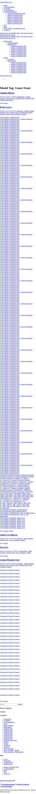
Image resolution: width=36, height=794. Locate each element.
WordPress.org (8, 764)
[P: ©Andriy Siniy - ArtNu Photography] (12, 518)
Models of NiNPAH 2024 (15, 15)
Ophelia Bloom (7, 93)
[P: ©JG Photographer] (12, 521)
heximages (20, 563)
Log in (6, 759)
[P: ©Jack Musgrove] (12, 524)
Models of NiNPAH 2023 (15, 17)
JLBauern (19, 538)
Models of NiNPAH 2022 (15, 18)
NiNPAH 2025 (8, 739)
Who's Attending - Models (18, 114)
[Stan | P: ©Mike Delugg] (17, 513)
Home (5, 5)
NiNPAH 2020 (10, 98)
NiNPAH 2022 (20, 98)
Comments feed (8, 762)
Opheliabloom (21, 97)
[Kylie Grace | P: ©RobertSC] (9, 117)
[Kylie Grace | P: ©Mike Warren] (16, 119)
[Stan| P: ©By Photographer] (18, 516)
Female (6, 103)
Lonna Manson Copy (10, 560)
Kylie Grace (6, 107)
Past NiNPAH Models (10, 12)
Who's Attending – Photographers (13, 752)
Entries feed (7, 761)
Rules (5, 27)
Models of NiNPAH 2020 (15, 22)
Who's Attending (8, 748)
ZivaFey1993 (23, 551)
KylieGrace (20, 111)
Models (6, 58)
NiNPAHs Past (11, 44)
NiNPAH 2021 (4, 540)
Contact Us (7, 30)
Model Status (7, 727)
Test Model (7, 745)
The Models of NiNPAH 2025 (16, 13)
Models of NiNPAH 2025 (18, 46)
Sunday (8, 114)
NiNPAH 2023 (29, 98)
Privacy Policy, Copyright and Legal (14, 28)
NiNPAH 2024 (8, 737)
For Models (7, 8)
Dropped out (7, 719)
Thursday (6, 747)
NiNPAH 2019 (4, 112)
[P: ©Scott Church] (12, 523)
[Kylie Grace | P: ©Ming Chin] (9, 125)
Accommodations (9, 10)
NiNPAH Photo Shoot (6, 100)
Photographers (8, 41)
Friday (5, 724)
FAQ (5, 25)
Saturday (2, 114)
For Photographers (9, 7)
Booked (6, 531)
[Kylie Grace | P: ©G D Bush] (9, 122)
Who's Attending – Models (11, 750)
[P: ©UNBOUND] (12, 528)
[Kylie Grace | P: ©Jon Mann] (9, 127)
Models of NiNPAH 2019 (15, 23)
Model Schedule (29, 111)
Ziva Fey (4, 547)
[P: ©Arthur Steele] (12, 519)
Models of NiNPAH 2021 (15, 20)
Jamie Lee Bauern (8, 535)
